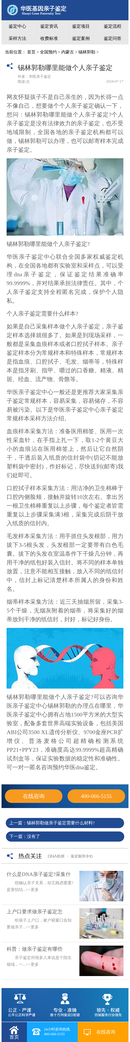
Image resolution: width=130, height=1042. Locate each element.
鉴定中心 (17, 26)
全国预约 (48, 52)
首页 (31, 52)
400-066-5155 (96, 796)
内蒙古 (67, 52)
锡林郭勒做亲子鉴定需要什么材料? (61, 822)
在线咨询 (34, 796)
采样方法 (17, 38)
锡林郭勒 (86, 52)
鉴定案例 (81, 38)
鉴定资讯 (49, 26)
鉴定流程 (112, 26)
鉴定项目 (81, 26)
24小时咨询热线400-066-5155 (57, 1031)
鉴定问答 (112, 38)
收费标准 (49, 38)
